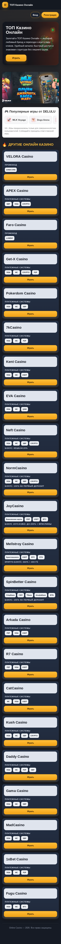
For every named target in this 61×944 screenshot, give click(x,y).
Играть (16, 58)
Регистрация (50, 15)
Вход (35, 15)
